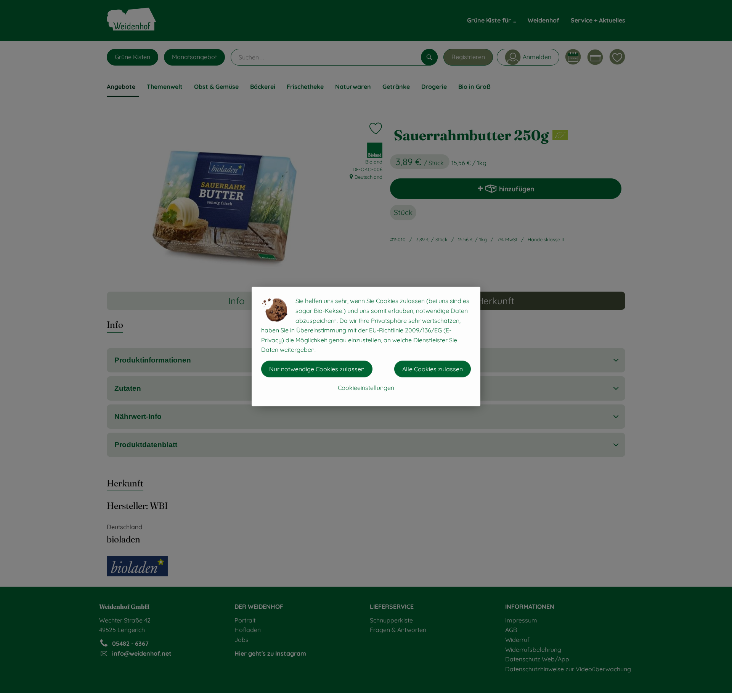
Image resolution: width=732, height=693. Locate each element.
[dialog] (366, 346)
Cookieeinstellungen (366, 387)
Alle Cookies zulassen (432, 369)
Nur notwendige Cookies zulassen (316, 369)
